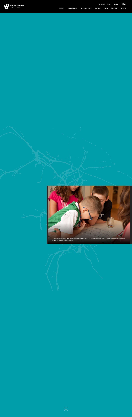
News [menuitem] (106, 8)
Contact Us (101, 4)
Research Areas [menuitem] (85, 8)
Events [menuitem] (123, 8)
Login (116, 4)
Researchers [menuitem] (72, 8)
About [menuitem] (62, 8)
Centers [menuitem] (98, 8)
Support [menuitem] (114, 8)
